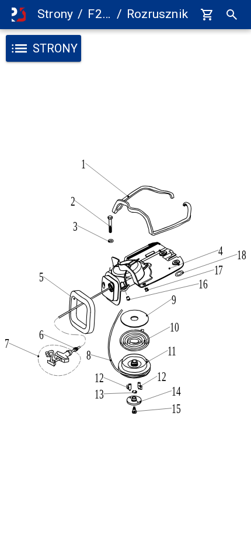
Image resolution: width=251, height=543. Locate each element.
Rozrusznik (157, 14)
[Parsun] (18, 15)
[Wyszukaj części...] (231, 14)
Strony (55, 14)
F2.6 (99, 14)
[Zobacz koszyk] (207, 14)
